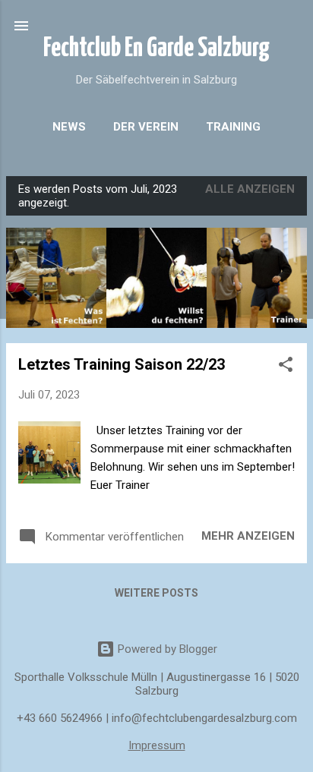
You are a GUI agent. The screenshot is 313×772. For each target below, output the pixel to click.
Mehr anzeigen (248, 536)
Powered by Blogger (166, 649)
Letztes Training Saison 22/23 (121, 364)
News (69, 127)
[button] (286, 367)
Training (233, 127)
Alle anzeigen (250, 189)
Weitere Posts (156, 593)
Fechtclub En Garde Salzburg (156, 48)
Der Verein (146, 127)
